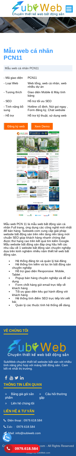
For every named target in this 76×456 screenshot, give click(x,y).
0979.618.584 (26, 448)
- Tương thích (13, 92)
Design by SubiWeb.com (38, 453)
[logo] (38, 8)
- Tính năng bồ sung (13, 108)
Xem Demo (42, 126)
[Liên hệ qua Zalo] (7, 441)
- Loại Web (11, 83)
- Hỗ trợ (9, 115)
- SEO (8, 101)
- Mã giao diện (13, 77)
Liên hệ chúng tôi (22, 403)
